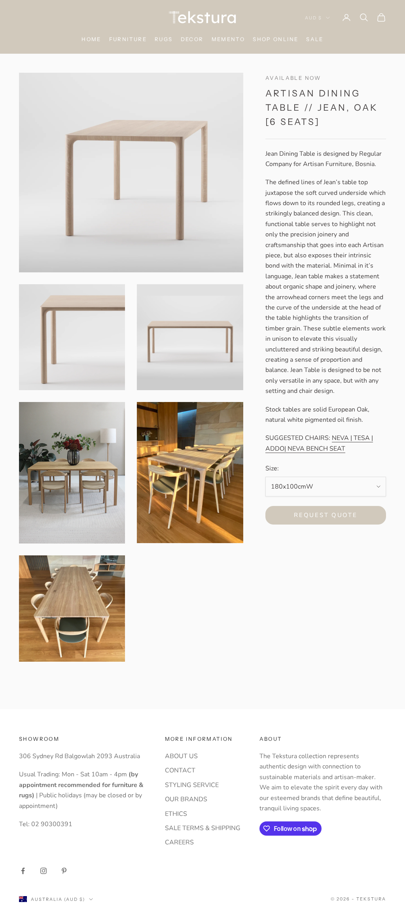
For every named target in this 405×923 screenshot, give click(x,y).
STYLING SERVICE (192, 785)
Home (91, 39)
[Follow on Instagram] (43, 871)
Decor (192, 39)
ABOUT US (181, 756)
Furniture (128, 39)
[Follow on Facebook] (23, 871)
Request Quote (325, 515)
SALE (315, 39)
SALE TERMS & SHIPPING (202, 828)
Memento (228, 39)
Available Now (293, 78)
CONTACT (180, 770)
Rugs (164, 39)
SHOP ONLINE (275, 39)
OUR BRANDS (186, 799)
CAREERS (179, 842)
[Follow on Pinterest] (64, 871)
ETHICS (176, 814)
